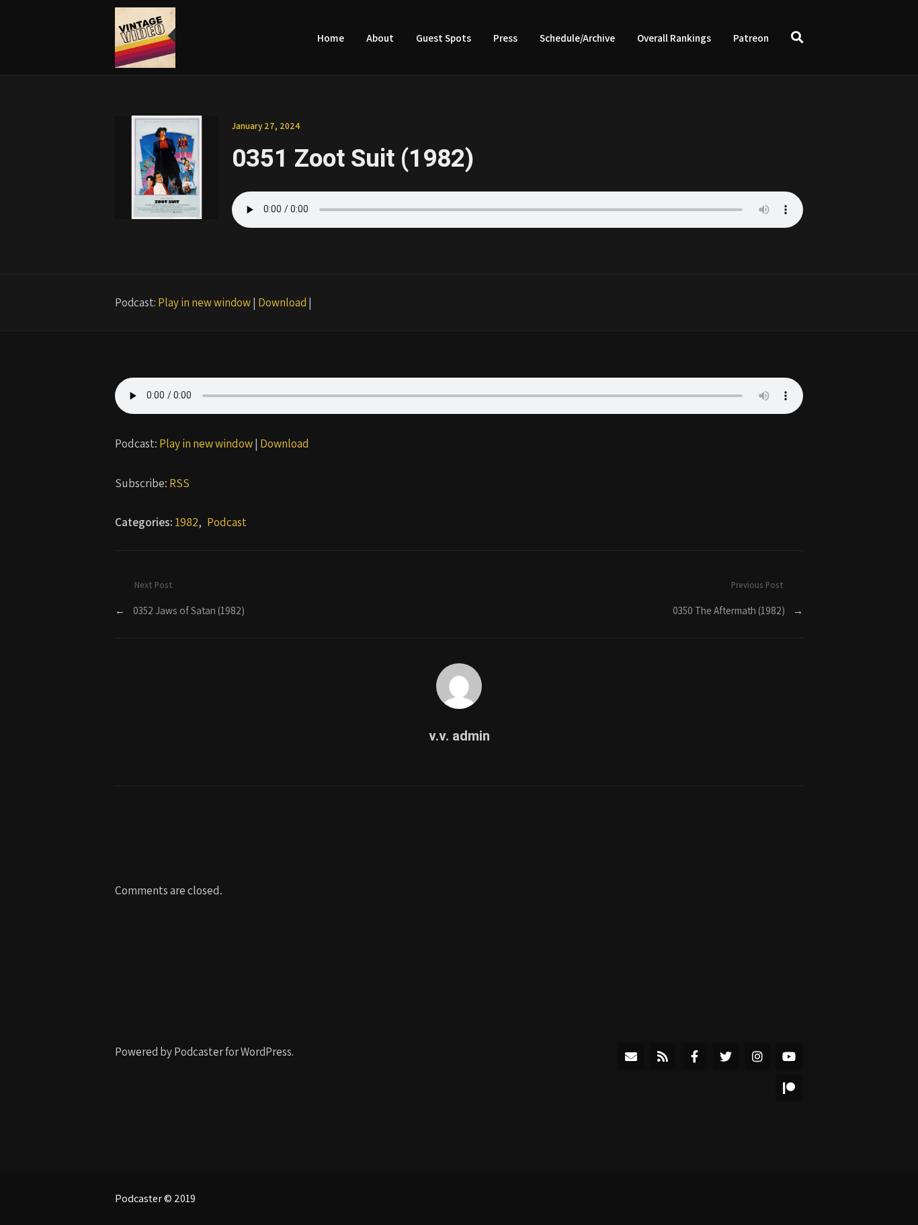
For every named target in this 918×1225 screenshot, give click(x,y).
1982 (186, 522)
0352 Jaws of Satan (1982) (189, 610)
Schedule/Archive (577, 37)
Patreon (751, 37)
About (380, 37)
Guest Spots (443, 37)
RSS (179, 483)
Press (505, 37)
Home (330, 37)
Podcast (227, 522)
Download (282, 302)
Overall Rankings (674, 37)
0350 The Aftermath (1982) (729, 610)
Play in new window (204, 302)
